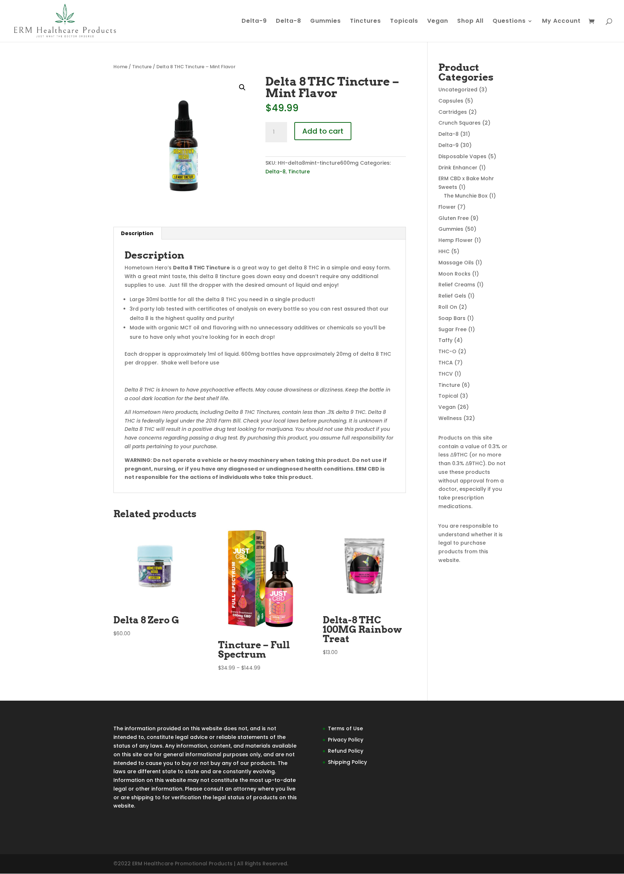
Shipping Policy (347, 762)
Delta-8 (288, 21)
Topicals (404, 21)
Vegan (437, 21)
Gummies (325, 21)
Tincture (142, 66)
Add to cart (322, 131)
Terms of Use (345, 728)
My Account (561, 21)
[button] (242, 87)
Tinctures (365, 21)
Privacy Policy (345, 739)
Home (120, 66)
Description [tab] (137, 233)
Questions (509, 21)
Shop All (470, 21)
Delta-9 (254, 21)
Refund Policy (345, 750)
